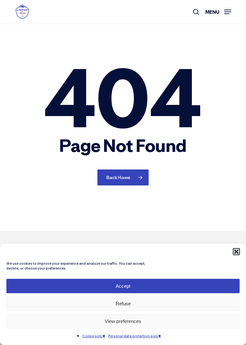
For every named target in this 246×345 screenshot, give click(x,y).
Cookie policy (93, 336)
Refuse (123, 303)
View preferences (123, 321)
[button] (236, 251)
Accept (123, 286)
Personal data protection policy (134, 336)
